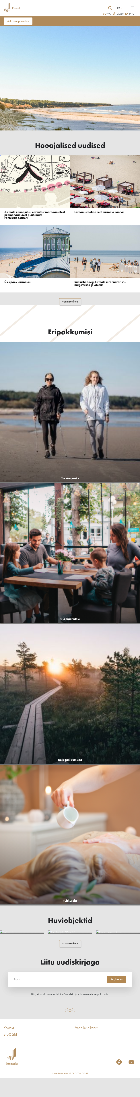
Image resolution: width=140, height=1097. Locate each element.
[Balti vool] (22, 932)
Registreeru (117, 979)
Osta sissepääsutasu (18, 21)
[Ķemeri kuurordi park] (118, 932)
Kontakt (9, 1028)
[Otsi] (110, 8)
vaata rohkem (70, 301)
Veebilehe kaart (86, 1028)
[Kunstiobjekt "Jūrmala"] (70, 932)
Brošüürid (10, 1035)
